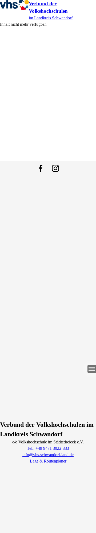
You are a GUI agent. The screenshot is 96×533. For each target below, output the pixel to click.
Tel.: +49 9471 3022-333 (48, 448)
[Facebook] (40, 168)
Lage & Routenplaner (48, 461)
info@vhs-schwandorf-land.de (48, 454)
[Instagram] (55, 168)
